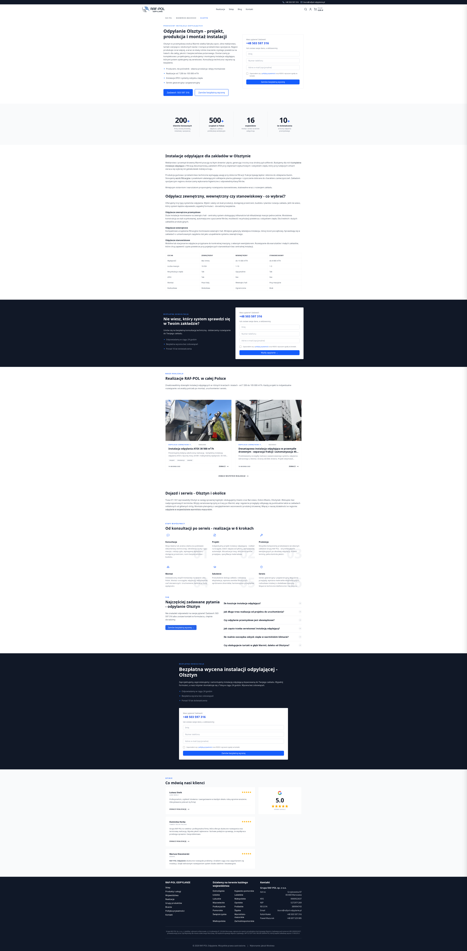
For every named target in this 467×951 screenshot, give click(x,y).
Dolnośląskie (219, 891)
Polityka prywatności (174, 911)
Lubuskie (217, 898)
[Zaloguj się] (310, 9)
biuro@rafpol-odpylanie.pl (290, 910)
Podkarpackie (219, 906)
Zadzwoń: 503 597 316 (178, 92)
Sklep (167, 887)
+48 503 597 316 (257, 43)
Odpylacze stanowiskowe (177, 240)
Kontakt (169, 914)
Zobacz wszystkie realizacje (232, 476)
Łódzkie (216, 894)
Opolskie (238, 902)
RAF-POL (168, 18)
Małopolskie (240, 898)
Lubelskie (238, 894)
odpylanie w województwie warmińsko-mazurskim (188, 509)
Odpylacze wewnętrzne (176, 227)
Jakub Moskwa (267, 945)
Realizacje (169, 899)
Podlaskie (238, 906)
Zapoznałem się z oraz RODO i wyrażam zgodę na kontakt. (273, 74)
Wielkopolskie (219, 921)
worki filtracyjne (182, 178)
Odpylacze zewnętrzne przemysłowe (182, 212)
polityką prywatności (269, 73)
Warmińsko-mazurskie (186, 18)
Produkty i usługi (173, 891)
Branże (168, 907)
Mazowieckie (219, 902)
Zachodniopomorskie (244, 921)
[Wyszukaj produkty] (305, 9)
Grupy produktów (173, 903)
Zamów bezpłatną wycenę (211, 92)
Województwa (171, 895)
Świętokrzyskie (219, 914)
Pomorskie (218, 910)
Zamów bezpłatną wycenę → (181, 627)
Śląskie (237, 910)
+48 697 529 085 (294, 918)
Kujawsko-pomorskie (244, 891)
